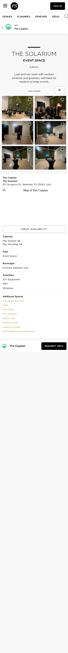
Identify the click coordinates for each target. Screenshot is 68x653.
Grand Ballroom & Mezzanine (19, 331)
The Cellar (8, 309)
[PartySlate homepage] (14, 6)
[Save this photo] (29, 99)
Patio (5, 305)
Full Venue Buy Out (13, 300)
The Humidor (10, 313)
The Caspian (21, 28)
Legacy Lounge (11, 326)
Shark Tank (9, 318)
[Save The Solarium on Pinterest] (59, 90)
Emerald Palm (10, 322)
